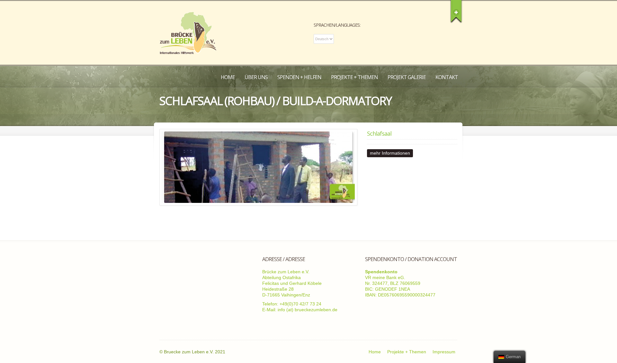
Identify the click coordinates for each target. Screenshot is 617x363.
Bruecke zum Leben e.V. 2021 (194, 351)
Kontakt (446, 77)
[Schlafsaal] (258, 167)
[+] (456, 11)
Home (228, 77)
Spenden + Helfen (299, 77)
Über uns (256, 77)
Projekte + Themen (354, 77)
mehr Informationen (390, 153)
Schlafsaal (379, 133)
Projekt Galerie (407, 77)
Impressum (444, 351)
